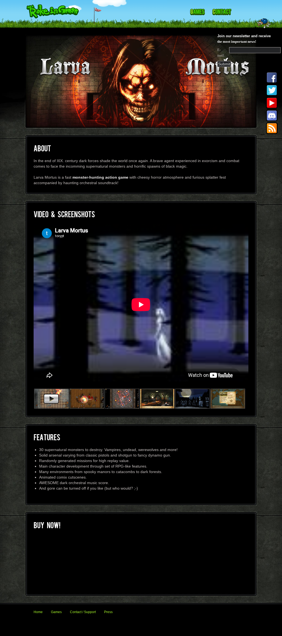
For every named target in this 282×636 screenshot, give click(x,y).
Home (38, 612)
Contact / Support (83, 612)
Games (56, 612)
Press (108, 612)
